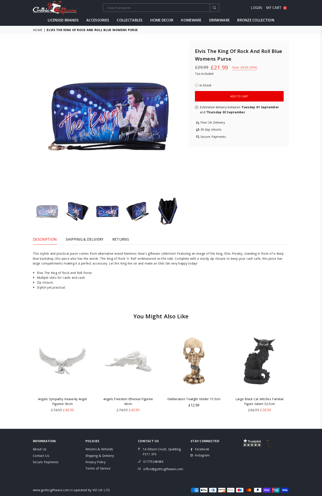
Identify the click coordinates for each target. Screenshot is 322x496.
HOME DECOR (161, 20)
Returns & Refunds (99, 449)
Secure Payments (45, 462)
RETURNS (120, 239)
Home (37, 30)
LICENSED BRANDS (63, 20)
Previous (37, 116)
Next (180, 116)
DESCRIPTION (45, 239)
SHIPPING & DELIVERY (85, 239)
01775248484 (153, 461)
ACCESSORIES (97, 20)
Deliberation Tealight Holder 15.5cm (194, 399)
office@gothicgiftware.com (163, 469)
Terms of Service (97, 468)
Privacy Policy (95, 462)
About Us (39, 449)
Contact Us (41, 456)
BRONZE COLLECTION (255, 20)
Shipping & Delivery (99, 456)
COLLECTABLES (129, 20)
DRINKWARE (219, 20)
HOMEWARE (191, 20)
